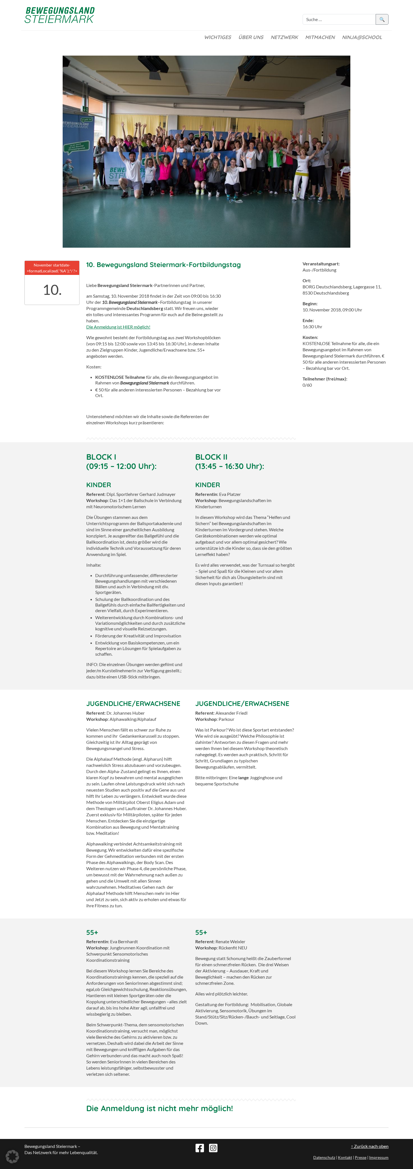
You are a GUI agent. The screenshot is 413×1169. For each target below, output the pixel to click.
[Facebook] (200, 1147)
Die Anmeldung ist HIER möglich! (118, 326)
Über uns (250, 37)
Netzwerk (284, 37)
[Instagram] (213, 1147)
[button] (12, 1156)
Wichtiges (217, 37)
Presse (360, 1157)
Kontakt (345, 1157)
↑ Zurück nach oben (370, 1146)
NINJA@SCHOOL (362, 37)
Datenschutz (324, 1157)
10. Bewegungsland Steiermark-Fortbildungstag (163, 264)
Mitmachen (320, 37)
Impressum (379, 1157)
